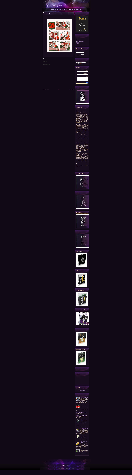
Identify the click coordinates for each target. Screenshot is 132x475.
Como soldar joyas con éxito (84, 435)
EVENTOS (77, 43)
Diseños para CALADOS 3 (84, 419)
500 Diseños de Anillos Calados (80, 425)
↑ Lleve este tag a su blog (82, 390)
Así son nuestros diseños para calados (81, 415)
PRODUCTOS (78, 40)
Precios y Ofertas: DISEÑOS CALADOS (81, 412)
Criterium (68, 465)
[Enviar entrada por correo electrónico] (43, 58)
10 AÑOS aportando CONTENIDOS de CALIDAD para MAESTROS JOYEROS (66, 9)
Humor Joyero (47, 13)
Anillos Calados (82, 449)
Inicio (59, 89)
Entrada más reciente (46, 89)
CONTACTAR (78, 39)
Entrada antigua (71, 89)
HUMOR (77, 44)
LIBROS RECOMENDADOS (80, 41)
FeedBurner (81, 55)
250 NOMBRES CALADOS (84, 428)
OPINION (77, 42)
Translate (83, 63)
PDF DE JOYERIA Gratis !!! (84, 397)
